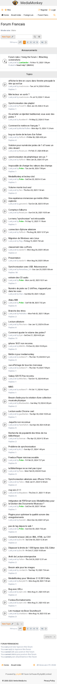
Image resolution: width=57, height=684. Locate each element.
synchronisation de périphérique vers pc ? (27, 157)
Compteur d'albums (17, 209)
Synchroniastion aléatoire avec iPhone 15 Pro (29, 479)
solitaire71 (23, 357)
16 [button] (42, 42)
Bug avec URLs (15, 589)
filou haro (23, 324)
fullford (22, 137)
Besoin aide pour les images (21, 567)
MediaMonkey (31, 3)
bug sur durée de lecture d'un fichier (25, 134)
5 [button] (37, 42)
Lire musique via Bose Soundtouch (24, 611)
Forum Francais (13, 24)
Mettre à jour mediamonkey (21, 354)
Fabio (21, 482)
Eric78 (21, 540)
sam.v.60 (22, 592)
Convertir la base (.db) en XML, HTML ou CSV (29, 537)
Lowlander (23, 62)
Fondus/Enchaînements (19, 600)
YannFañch (23, 425)
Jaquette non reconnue (19, 422)
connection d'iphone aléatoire (22, 229)
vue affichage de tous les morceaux (25, 365)
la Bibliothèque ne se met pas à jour (25, 468)
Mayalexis (23, 493)
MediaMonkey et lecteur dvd (21, 176)
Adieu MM (13, 300)
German (22, 438)
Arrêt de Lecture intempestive (22, 556)
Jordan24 (23, 570)
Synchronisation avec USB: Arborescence (27, 266)
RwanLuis (23, 151)
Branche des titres (16, 311)
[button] (20, 42)
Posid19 (22, 106)
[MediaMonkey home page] (15, 3)
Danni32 (22, 520)
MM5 (10, 386)
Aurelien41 (23, 119)
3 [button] (30, 42)
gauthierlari (23, 414)
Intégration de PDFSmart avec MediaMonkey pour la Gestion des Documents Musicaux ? (31, 502)
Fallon (21, 559)
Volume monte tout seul (19, 187)
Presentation (14, 258)
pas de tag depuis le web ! (20, 526)
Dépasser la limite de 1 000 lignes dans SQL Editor (31, 547)
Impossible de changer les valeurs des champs (30, 165)
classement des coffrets (20, 247)
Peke (21, 168)
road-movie (23, 86)
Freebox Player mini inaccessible (23, 457)
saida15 (22, 250)
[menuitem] (8, 10)
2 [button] (27, 42)
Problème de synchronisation (22, 446)
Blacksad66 (24, 403)
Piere (21, 471)
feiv (20, 190)
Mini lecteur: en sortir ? (19, 94)
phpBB (18, 674)
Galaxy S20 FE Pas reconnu (21, 376)
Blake (13, 30)
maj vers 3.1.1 (14, 490)
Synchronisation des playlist (21, 103)
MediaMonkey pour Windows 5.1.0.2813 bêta (29, 578)
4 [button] (33, 42)
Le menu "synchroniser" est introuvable (26, 218)
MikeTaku (23, 379)
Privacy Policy (49, 681)
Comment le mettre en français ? (24, 125)
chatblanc (23, 613)
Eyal (20, 335)
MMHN (22, 346)
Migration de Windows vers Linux (23, 238)
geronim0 (23, 204)
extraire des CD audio (18, 277)
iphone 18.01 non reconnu (20, 343)
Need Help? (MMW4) (25, 65)
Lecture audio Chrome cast (21, 411)
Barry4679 (23, 581)
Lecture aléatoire (16, 321)
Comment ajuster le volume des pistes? (27, 332)
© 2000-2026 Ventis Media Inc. (14, 681)
